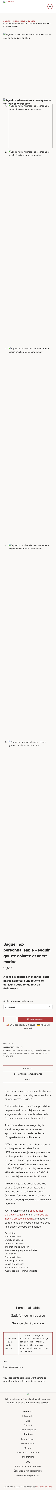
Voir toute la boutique (28, 1452)
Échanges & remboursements (28, 1470)
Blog (28, 1420)
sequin (45, 1053)
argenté (28, 1051)
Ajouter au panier (35, 1019)
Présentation (28, 1416)
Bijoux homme (28, 1443)
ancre (20, 1051)
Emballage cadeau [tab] (14, 1240)
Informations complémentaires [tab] (28, 1074)
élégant (47, 1051)
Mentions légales (28, 1429)
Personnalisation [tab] (13, 1236)
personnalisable (32, 1053)
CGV (28, 1462)
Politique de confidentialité (28, 1466)
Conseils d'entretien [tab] (14, 1243)
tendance (8, 1056)
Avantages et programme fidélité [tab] (21, 1250)
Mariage (28, 1448)
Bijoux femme (28, 1439)
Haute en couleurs (13, 1053)
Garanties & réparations (28, 1475)
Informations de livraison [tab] (17, 1246)
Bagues (19, 1047)
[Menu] (50, 6)
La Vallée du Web (44, 1486)
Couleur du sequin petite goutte (18, 1001)
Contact (28, 1425)
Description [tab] (28, 1068)
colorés (38, 1051)
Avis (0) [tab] (28, 1080)
